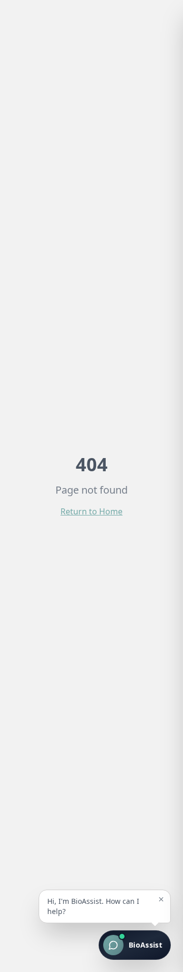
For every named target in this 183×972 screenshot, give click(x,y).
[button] (105, 906)
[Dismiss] (161, 899)
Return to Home (91, 511)
